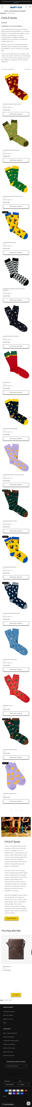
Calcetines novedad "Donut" (10, 793)
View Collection (11, 918)
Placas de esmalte (8, 1015)
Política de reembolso (12, 1098)
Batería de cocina (8, 1019)
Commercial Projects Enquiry (11, 1040)
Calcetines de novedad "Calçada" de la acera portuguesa (14, 289)
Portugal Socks (6, 382)
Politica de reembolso (9, 1044)
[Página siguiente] (20, 810)
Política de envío (22, 1101)
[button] (2, 7)
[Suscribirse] (25, 1066)
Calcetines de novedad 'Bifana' (10, 428)
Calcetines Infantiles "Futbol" (10, 749)
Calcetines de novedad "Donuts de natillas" (13, 474)
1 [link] (11, 810)
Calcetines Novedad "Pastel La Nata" (12, 104)
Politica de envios (8, 1052)
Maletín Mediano (7, 966)
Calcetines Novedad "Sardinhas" (11, 336)
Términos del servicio (12, 1101)
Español (22, 1084)
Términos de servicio (9, 1055)
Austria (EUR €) (10, 1084)
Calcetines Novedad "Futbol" (10, 521)
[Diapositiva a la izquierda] (12, 990)
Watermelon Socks (7, 705)
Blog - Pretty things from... (10, 1033)
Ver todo (16, 995)
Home (1, 1000)
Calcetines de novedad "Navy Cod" (11, 613)
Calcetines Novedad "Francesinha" (11, 150)
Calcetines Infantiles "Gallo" (9, 567)
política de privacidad (9, 1048)
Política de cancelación (23, 1103)
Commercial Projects (8, 1037)
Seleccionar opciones (16, 114)
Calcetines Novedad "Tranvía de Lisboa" (12, 196)
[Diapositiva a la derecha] (19, 990)
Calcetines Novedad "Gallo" (9, 242)
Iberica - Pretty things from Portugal (15, 11)
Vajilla (4, 1023)
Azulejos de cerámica (9, 1011)
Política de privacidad (23, 1098)
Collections (3, 13)
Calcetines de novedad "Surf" (10, 659)
